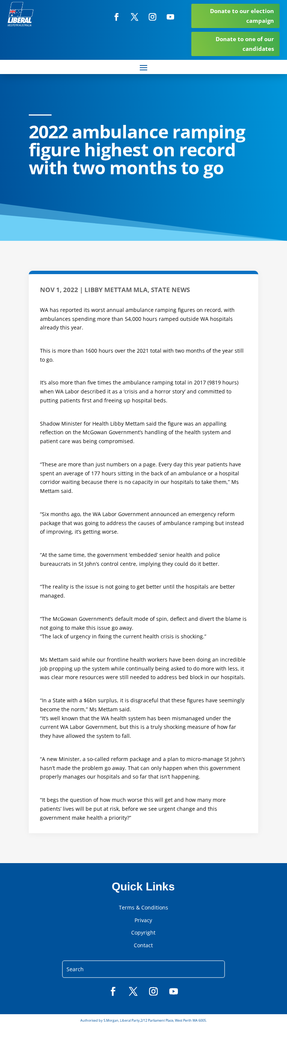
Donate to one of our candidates (245, 43)
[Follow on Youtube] (170, 16)
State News (170, 289)
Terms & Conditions (143, 907)
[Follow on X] (134, 16)
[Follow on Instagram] (152, 16)
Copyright (143, 932)
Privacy (143, 920)
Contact (143, 945)
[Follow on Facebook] (116, 16)
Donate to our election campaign (242, 15)
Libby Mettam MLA (116, 289)
